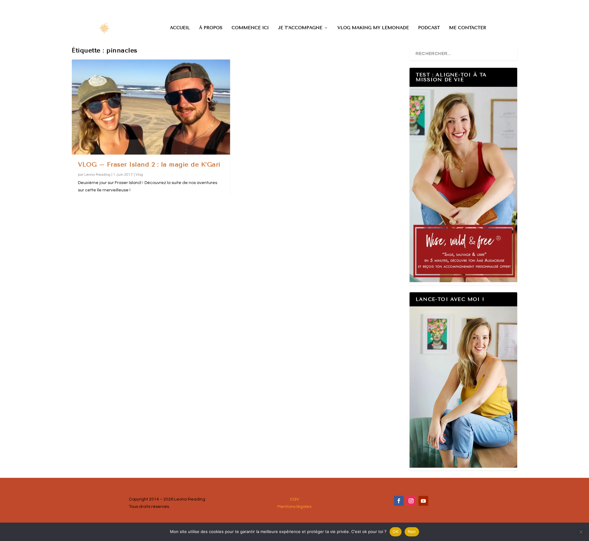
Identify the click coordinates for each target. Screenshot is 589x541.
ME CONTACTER (467, 27)
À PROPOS (210, 27)
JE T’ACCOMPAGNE (300, 27)
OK (395, 531)
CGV (294, 499)
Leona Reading (97, 175)
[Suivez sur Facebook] (399, 501)
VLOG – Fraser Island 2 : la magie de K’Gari (149, 164)
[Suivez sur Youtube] (423, 501)
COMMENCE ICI (250, 27)
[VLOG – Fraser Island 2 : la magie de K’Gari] (151, 106)
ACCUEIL (180, 27)
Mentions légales (294, 507)
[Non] (580, 532)
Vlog (139, 175)
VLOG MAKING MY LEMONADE (373, 27)
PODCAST (429, 27)
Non (412, 531)
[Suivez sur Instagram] (411, 501)
